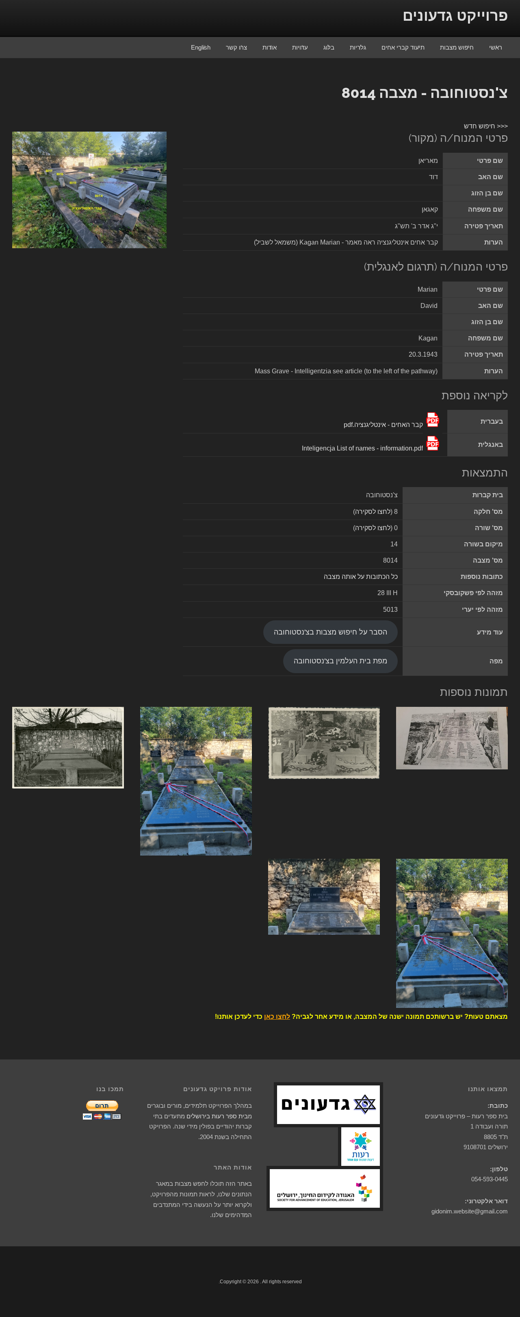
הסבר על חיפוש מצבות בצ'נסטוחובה (330, 632)
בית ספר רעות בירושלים (217, 1116)
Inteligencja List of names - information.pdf (362, 448)
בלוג (328, 47)
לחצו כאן (277, 1016)
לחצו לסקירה (372, 511)
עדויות (300, 47)
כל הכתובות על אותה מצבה (361, 576)
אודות (269, 47)
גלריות (358, 47)
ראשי (495, 47)
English (200, 47)
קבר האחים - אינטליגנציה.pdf (383, 424)
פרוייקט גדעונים (455, 15)
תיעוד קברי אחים (403, 47)
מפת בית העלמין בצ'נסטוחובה (340, 661)
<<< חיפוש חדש (486, 126)
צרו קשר (236, 47)
